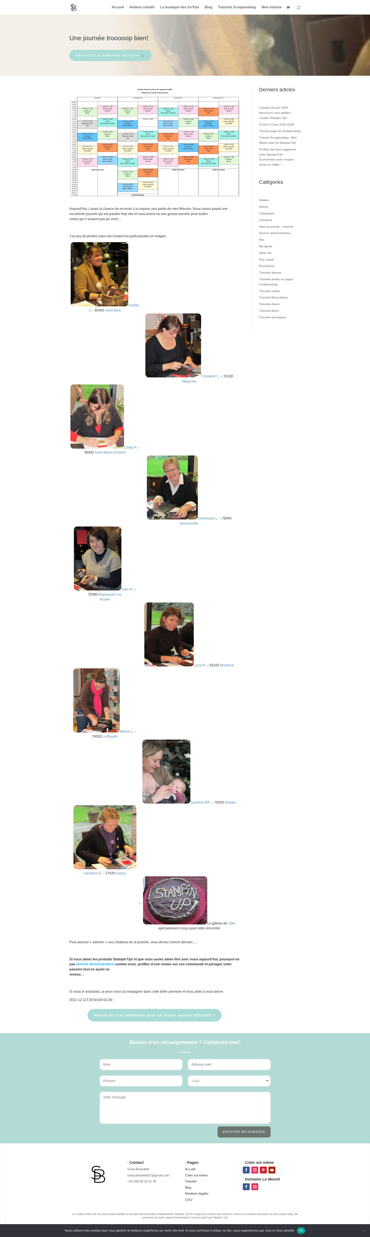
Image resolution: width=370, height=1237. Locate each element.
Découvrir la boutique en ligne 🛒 (110, 55)
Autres (263, 206)
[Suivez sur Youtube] (272, 1170)
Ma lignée (265, 246)
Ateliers (264, 200)
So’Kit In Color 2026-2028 (276, 124)
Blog (208, 7)
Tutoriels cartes (269, 291)
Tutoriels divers (269, 304)
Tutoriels (191, 1181)
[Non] (365, 1230)
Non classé (266, 259)
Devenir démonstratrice (275, 233)
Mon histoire (272, 7)
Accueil (118, 7)
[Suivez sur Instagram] (254, 1170)
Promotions (267, 266)
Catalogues (267, 213)
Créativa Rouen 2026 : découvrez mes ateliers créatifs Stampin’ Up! (275, 113)
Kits (261, 239)
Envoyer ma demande (244, 1131)
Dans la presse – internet (276, 226)
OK (301, 1230)
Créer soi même (196, 1175)
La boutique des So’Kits (179, 7)
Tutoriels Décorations (273, 297)
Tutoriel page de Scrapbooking (280, 131)
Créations (265, 220)
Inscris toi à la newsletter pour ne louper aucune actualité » (154, 1015)
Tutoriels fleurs (269, 310)
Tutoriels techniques (272, 317)
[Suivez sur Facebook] (246, 1170)
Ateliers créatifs (142, 7)
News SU (265, 253)
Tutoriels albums (270, 272)
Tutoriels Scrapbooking (237, 7)
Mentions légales (197, 1193)
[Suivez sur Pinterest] (263, 1170)
